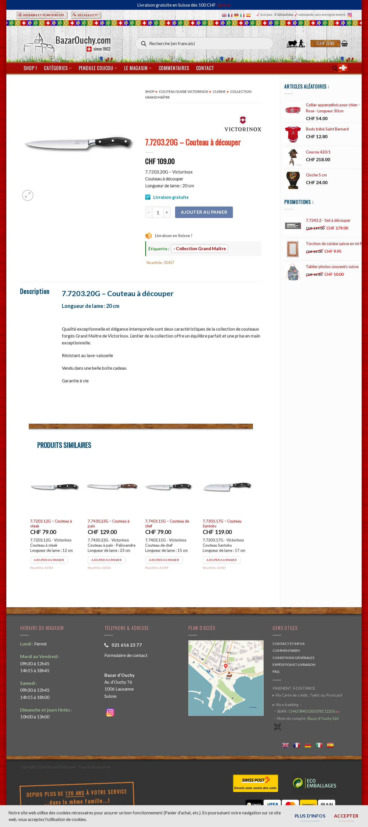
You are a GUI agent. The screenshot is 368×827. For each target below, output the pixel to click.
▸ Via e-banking (286, 704)
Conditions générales (293, 658)
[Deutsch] (237, 15)
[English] (225, 15)
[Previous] (29, 524)
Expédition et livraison (294, 664)
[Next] (252, 524)
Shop (149, 91)
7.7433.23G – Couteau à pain (167, 523)
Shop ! (30, 68)
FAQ (276, 671)
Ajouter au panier (204, 212)
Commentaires (174, 68)
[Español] (249, 15)
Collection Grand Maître (201, 248)
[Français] (231, 15)
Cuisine (219, 91)
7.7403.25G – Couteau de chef (111, 523)
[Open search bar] (335, 68)
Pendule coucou (96, 68)
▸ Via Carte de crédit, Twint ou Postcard (307, 695)
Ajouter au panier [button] (50, 555)
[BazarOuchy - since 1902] (66, 40)
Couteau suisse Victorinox (183, 91)
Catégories (56, 68)
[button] (329, 43)
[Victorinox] (243, 123)
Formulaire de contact (125, 655)
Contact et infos (288, 643)
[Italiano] (243, 15)
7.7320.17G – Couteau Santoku (223, 523)
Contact (205, 68)
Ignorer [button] (223, 4)
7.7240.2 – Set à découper (53, 521)
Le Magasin (135, 68)
